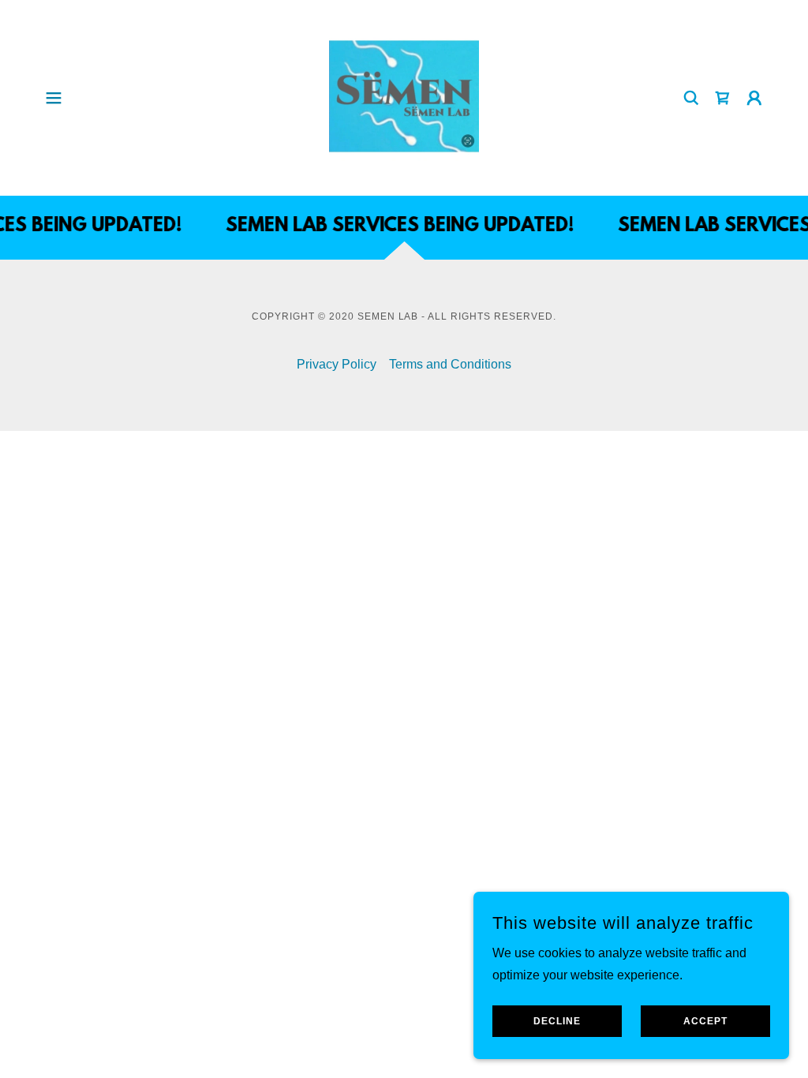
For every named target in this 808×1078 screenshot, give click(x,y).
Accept (705, 1021)
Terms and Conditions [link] (450, 364)
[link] (404, 96)
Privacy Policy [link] (336, 364)
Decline (557, 1021)
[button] (53, 98)
